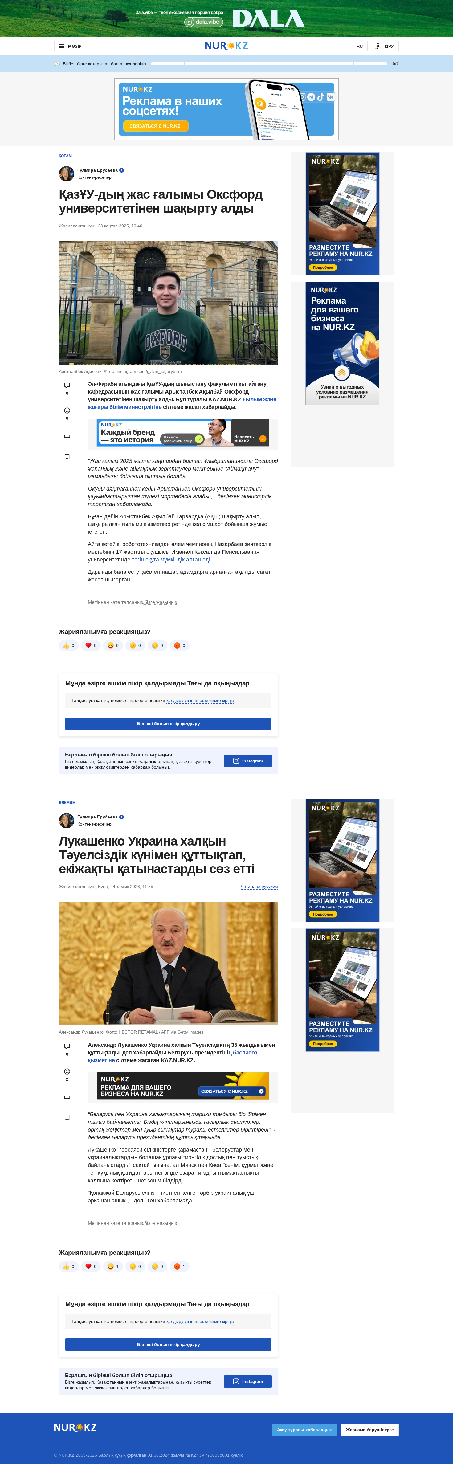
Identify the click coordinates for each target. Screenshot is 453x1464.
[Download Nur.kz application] (226, 18)
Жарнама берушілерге (370, 1429)
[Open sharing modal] (67, 435)
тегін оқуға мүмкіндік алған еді (171, 560)
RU (360, 46)
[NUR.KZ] (226, 46)
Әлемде (67, 803)
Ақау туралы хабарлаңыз (304, 1429)
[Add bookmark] (67, 456)
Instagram (252, 760)
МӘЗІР (74, 46)
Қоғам (65, 156)
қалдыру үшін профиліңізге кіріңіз (200, 700)
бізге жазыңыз (160, 602)
